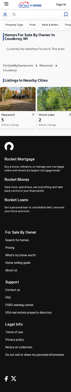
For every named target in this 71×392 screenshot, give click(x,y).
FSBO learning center (19, 305)
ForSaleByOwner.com (18, 66)
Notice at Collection (18, 347)
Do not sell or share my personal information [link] (34, 355)
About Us (11, 270)
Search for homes (17, 240)
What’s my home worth (20, 255)
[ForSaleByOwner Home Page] (30, 5)
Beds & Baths (50, 25)
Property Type (14, 25)
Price (33, 25)
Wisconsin (46, 66)
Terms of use (14, 332)
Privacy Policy (14, 339)
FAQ (8, 297)
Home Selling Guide (17, 263)
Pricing (9, 247)
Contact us (12, 290)
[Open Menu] (6, 3)
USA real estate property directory (28, 312)
